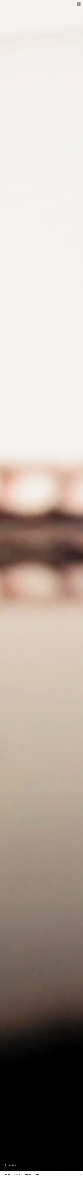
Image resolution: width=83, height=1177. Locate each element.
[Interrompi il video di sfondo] (79, 4)
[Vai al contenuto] (80, 1174)
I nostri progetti (27, 1174)
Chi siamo (17, 1174)
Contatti (37, 1174)
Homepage (8, 1174)
